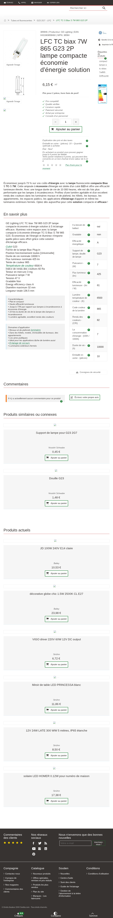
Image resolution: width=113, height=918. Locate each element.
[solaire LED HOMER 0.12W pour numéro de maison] (56, 768)
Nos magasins (12, 885)
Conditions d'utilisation (98, 874)
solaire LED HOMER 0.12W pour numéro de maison (56, 776)
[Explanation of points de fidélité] (87, 161)
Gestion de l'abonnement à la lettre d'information (70, 893)
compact (103, 61)
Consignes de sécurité (89, 372)
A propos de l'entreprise (10, 879)
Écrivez (10, 2)
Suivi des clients (67, 882)
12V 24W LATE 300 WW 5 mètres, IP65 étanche (56, 730)
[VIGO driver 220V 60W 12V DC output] (56, 632)
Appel (23, 2)
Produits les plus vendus (39, 886)
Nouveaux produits (41, 874)
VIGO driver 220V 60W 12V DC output (56, 639)
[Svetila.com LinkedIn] (46, 849)
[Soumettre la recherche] (104, 8)
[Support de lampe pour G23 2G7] (56, 425)
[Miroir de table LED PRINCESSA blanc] (56, 677)
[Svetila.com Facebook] (34, 843)
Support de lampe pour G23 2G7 (56, 432)
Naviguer (38, 2)
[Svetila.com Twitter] (40, 843)
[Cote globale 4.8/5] (14, 842)
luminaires (36, 330)
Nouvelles (65, 874)
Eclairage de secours (19, 343)
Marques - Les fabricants (38, 897)
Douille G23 (56, 478)
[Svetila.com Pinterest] (34, 854)
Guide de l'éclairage (69, 886)
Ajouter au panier (58, 457)
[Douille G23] (56, 470)
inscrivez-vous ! (98, 843)
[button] (53, 2)
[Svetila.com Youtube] (34, 849)
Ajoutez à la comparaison (104, 40)
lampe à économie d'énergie (103, 65)
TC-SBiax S (102, 68)
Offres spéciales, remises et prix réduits (41, 879)
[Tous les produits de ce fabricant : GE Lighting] (102, 32)
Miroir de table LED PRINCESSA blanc (56, 684)
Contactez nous (12, 874)
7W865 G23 (102, 72)
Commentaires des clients (13, 890)
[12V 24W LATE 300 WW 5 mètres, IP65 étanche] (56, 723)
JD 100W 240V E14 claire (56, 548)
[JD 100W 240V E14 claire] (56, 540)
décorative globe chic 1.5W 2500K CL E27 (56, 593)
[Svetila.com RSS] (46, 843)
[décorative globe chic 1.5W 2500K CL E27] (56, 586)
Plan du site (38, 892)
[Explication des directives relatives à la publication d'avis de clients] (61, 401)
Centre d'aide (66, 878)
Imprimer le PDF (104, 45)
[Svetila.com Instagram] (40, 849)
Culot (9, 246)
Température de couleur (20, 265)
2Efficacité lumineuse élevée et (104, 76)
